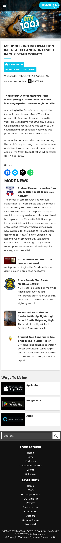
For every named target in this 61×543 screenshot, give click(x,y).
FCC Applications (30, 494)
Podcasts (30, 461)
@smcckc (38, 81)
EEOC (31, 490)
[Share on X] (23, 172)
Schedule (30, 474)
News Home (16, 64)
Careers (30, 515)
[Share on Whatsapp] (30, 172)
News (30, 457)
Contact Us (30, 511)
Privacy (30, 503)
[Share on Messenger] (15, 172)
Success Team (30, 520)
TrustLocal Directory (30, 465)
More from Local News (22, 69)
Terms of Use (30, 507)
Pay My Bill (30, 524)
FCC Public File (30, 498)
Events (30, 469)
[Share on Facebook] (7, 172)
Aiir (53, 537)
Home (30, 452)
